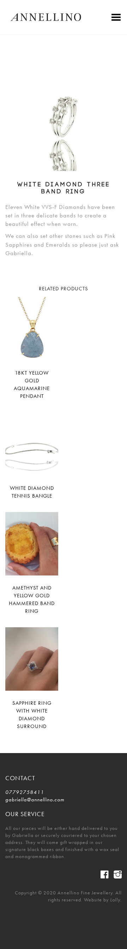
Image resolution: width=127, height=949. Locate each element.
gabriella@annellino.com (31, 799)
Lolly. (116, 899)
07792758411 (24, 792)
